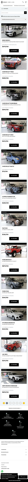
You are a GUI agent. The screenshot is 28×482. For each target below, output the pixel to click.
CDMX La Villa (8, 2)
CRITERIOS (5, 8)
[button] (25, 12)
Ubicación (24, 476)
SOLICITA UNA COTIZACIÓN (14, 480)
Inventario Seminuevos (8, 5)
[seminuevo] (14, 31)
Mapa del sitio (4, 466)
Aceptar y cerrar (4, 478)
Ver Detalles (14, 50)
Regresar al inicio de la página (14, 408)
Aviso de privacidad (5, 462)
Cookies (2, 464)
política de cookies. (11, 477)
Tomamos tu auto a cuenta (19, 5)
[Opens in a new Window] (23, 2)
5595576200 (5, 444)
